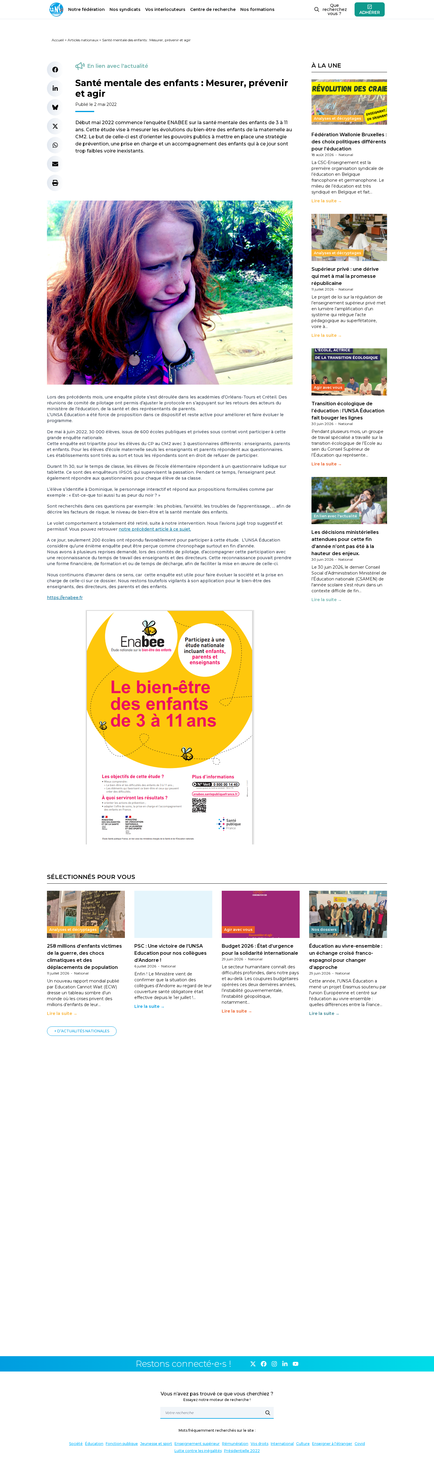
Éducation (94, 1443)
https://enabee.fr (65, 597)
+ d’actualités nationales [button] (81, 1031)
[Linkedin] (285, 1364)
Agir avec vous (328, 387)
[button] (55, 69)
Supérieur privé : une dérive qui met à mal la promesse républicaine (345, 276)
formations (257, 9)
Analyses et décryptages (337, 118)
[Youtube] (295, 1364)
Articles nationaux (83, 40)
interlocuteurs (165, 9)
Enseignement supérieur (197, 1443)
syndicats (125, 9)
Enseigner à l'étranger (332, 1443)
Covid (360, 1443)
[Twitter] (253, 1364)
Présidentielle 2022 (242, 1450)
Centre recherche (213, 9)
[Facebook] (264, 1364)
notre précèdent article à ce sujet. (155, 529)
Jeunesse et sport (156, 1443)
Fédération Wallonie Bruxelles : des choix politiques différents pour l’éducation (349, 142)
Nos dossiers (324, 929)
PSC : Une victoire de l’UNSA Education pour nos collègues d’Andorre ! (170, 953)
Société (76, 1443)
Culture (303, 1443)
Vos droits (259, 1443)
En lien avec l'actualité (117, 66)
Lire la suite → (326, 201)
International (282, 1443)
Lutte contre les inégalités (198, 1450)
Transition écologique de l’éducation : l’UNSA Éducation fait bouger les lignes (347, 411)
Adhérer (369, 12)
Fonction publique (122, 1443)
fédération (86, 9)
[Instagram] (274, 1364)
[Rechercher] (268, 1413)
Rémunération (235, 1443)
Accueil (58, 40)
